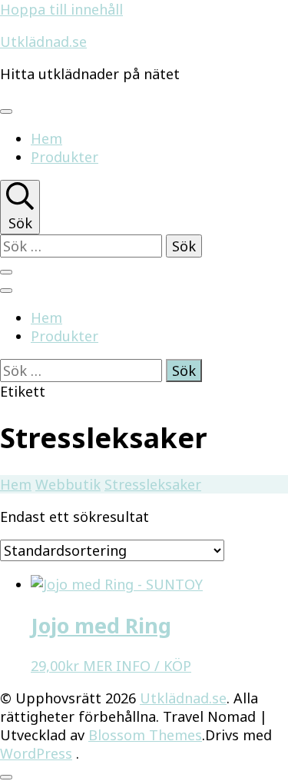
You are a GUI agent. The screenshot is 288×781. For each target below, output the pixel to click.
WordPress (36, 753)
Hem (46, 138)
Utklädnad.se (43, 41)
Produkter (64, 157)
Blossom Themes (145, 735)
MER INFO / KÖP (137, 665)
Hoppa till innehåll (61, 9)
